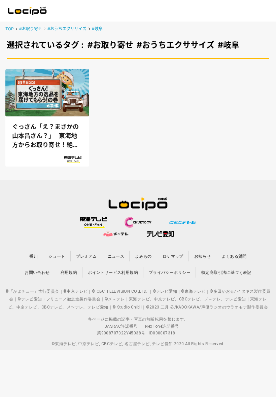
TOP (9, 28)
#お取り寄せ (30, 28)
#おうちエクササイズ (67, 28)
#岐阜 (97, 28)
